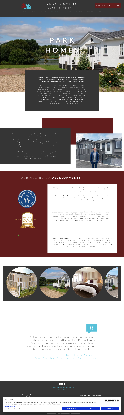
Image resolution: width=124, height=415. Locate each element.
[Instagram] (60, 384)
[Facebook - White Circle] (63, 384)
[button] (21, 282)
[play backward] (5, 282)
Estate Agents (62, 7)
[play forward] (119, 282)
